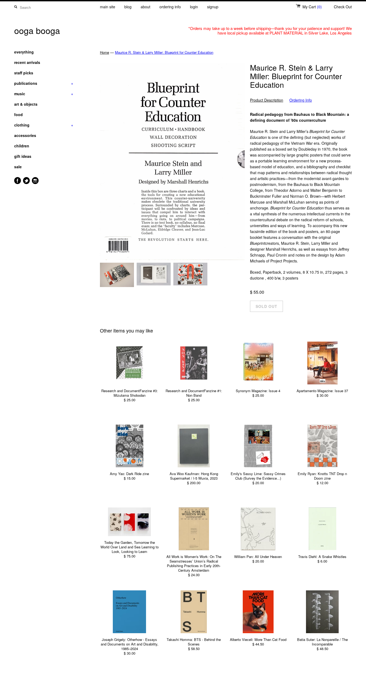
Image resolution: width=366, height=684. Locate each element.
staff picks (23, 72)
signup (212, 6)
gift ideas (22, 156)
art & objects (26, 104)
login (194, 6)
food (18, 114)
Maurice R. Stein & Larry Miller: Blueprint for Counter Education (164, 52)
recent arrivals (27, 62)
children (21, 145)
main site (107, 6)
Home (104, 52)
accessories (25, 135)
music (43, 93)
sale (18, 166)
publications (43, 83)
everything (24, 52)
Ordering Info (300, 100)
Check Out (343, 6)
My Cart (312, 6)
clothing (43, 125)
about (145, 6)
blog (128, 6)
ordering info (170, 6)
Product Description (266, 100)
